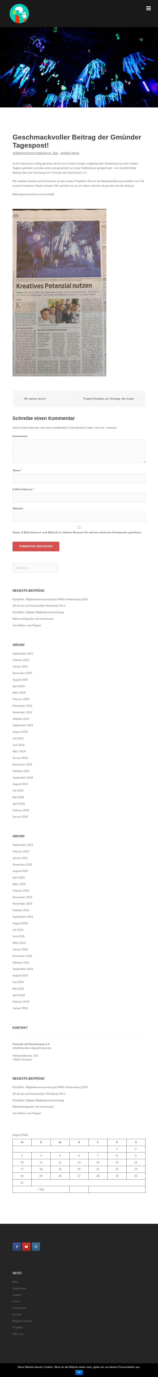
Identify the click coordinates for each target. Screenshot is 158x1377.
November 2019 (22, 712)
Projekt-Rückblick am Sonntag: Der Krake (108, 398)
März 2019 (19, 751)
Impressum (19, 1307)
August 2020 (20, 679)
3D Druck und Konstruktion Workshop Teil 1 (39, 605)
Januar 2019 (20, 757)
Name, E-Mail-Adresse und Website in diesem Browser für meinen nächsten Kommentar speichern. (77, 532)
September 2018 (23, 777)
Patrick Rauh (70, 153)
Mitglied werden (22, 1321)
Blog (15, 1281)
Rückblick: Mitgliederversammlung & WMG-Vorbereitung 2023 (50, 599)
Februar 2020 (21, 699)
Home (16, 1301)
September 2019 (23, 725)
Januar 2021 (20, 666)
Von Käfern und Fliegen (27, 625)
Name (17, 470)
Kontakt (17, 1314)
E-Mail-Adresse (23, 489)
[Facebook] (17, 1247)
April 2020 (19, 686)
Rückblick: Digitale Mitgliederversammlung (38, 612)
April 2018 (19, 803)
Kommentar (20, 436)
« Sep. (41, 1189)
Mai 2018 (18, 797)
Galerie (17, 1294)
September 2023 (23, 653)
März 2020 (19, 692)
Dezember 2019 (22, 705)
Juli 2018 (18, 790)
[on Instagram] (36, 1247)
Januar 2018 (20, 816)
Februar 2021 (21, 659)
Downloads (19, 1288)
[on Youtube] (26, 1247)
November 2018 (22, 764)
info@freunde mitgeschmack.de (32, 1047)
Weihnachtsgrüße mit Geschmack (33, 618)
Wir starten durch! (35, 398)
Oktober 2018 (21, 771)
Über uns (18, 1333)
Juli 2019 (18, 738)
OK (79, 1372)
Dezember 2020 (22, 673)
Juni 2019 (18, 744)
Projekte (18, 1327)
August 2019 (20, 731)
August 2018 (20, 784)
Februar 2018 (21, 810)
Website (18, 508)
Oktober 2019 (21, 718)
